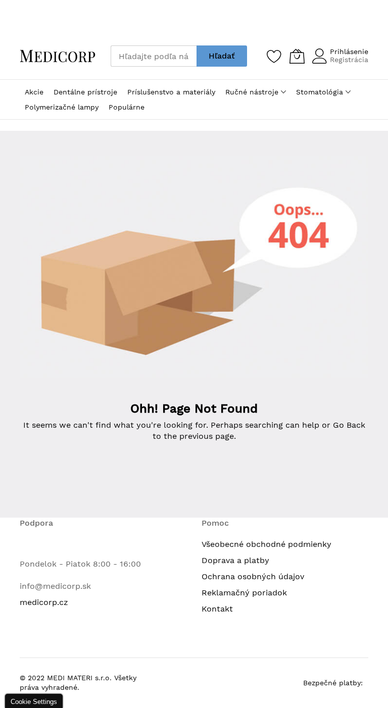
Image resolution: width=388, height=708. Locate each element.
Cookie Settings (34, 701)
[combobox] (154, 56)
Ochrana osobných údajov (253, 576)
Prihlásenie (349, 51)
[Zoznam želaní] (274, 56)
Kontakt (217, 609)
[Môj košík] (297, 56)
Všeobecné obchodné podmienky (266, 544)
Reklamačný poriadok (244, 592)
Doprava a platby (235, 560)
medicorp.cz (44, 602)
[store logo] (57, 55)
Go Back (349, 425)
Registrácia (349, 60)
